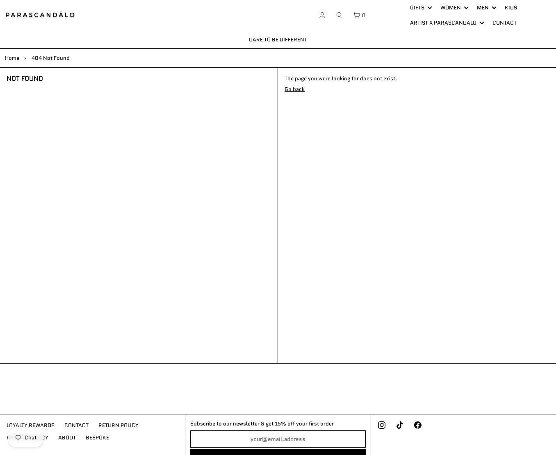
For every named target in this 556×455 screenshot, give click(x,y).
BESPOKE (97, 437)
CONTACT (504, 23)
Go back (295, 89)
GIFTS (417, 7)
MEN (483, 7)
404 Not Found (51, 58)
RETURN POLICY (118, 425)
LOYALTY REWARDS (31, 425)
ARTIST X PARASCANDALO (443, 23)
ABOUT (67, 437)
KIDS (511, 7)
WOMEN (450, 7)
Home (12, 58)
